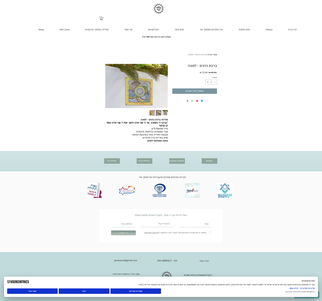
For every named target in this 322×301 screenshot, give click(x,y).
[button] (101, 18)
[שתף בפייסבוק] (201, 100)
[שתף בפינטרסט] (197, 100)
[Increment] (207, 82)
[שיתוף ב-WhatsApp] (192, 100)
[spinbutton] (211, 82)
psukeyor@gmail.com (125, 260)
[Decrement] (215, 82)
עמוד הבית (212, 54)
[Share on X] (187, 100)
